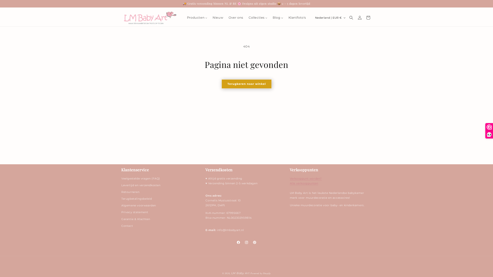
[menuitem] (197, 17)
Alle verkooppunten (304, 183)
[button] (351, 17)
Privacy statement (134, 212)
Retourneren (130, 192)
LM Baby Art (241, 273)
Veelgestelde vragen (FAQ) (140, 178)
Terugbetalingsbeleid (136, 198)
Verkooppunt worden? (306, 178)
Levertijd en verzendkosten (141, 185)
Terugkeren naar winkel (246, 84)
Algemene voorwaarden (138, 205)
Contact (127, 226)
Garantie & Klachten (135, 219)
